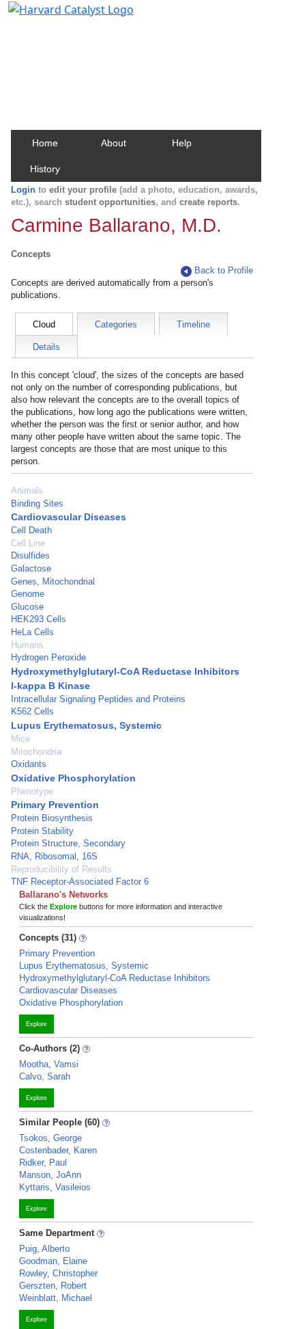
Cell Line (28, 543)
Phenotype (32, 791)
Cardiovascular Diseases (68, 516)
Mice (20, 739)
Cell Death (31, 530)
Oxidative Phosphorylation (73, 778)
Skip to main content (57, 16)
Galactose (31, 568)
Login (23, 190)
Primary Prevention (55, 804)
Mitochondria (36, 752)
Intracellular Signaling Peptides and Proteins (98, 699)
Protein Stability (42, 831)
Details (46, 347)
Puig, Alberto (44, 1249)
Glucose (27, 607)
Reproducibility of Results (61, 869)
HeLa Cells (32, 632)
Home (45, 142)
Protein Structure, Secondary (68, 843)
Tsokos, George (50, 1138)
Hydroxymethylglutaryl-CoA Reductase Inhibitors (125, 671)
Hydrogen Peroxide (48, 657)
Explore (36, 1024)
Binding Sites (37, 503)
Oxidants (28, 764)
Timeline (193, 324)
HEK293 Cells (38, 619)
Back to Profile (223, 270)
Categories (116, 324)
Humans (27, 645)
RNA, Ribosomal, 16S (54, 856)
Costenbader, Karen (58, 1150)
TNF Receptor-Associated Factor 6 (80, 881)
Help (182, 142)
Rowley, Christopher (58, 1273)
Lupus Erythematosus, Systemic (86, 725)
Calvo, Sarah (44, 1076)
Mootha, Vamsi (48, 1064)
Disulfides (30, 555)
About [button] (113, 142)
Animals (27, 490)
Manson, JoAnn (50, 1175)
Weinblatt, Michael (55, 1298)
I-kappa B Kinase (50, 685)
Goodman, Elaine (53, 1261)
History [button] (45, 168)
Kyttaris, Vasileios (55, 1187)
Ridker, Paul (43, 1162)
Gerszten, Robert (53, 1285)
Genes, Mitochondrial (53, 581)
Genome (27, 594)
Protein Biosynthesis (52, 818)
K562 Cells (32, 711)
